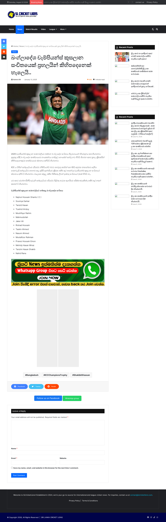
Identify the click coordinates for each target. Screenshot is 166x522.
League (52, 29)
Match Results (31, 29)
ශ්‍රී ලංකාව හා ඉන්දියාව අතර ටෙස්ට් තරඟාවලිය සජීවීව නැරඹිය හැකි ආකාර (141, 56)
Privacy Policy (152, 2)
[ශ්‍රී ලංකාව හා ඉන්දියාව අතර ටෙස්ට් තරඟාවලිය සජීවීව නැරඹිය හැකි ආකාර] (122, 57)
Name (14, 448)
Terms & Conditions (90, 501)
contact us (140, 2)
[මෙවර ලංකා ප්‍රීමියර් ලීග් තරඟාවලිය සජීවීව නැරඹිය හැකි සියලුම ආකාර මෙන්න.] (122, 97)
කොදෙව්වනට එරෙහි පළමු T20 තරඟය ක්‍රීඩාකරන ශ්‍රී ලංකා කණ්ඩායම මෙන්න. (141, 144)
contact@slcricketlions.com (141, 495)
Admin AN (17, 79)
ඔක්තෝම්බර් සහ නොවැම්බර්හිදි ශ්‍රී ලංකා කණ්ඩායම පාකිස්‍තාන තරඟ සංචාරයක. (142, 70)
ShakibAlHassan (82, 375)
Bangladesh (32, 375)
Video (43, 29)
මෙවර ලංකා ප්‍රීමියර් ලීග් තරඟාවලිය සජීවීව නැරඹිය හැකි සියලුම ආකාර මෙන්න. (73, 2)
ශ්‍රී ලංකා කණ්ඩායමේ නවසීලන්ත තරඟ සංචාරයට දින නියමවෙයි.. (141, 186)
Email (14, 458)
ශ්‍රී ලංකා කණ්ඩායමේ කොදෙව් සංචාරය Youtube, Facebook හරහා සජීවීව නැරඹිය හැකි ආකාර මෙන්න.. (142, 172)
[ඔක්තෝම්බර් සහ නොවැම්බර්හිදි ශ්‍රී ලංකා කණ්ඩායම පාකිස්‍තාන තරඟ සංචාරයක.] (122, 69)
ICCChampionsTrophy (56, 375)
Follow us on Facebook (48, 398)
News (20, 29)
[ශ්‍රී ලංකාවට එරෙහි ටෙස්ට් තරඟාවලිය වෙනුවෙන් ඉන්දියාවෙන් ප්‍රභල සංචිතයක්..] (122, 84)
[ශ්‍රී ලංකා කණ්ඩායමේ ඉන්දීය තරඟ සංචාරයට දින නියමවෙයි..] (122, 199)
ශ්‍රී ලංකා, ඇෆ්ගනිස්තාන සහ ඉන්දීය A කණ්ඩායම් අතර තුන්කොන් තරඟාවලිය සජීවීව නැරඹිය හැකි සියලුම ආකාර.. (142, 157)
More (62, 29)
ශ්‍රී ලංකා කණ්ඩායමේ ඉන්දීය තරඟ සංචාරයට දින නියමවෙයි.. (141, 199)
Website (63, 458)
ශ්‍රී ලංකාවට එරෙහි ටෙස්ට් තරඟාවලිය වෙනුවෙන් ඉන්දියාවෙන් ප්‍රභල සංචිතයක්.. (142, 84)
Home (11, 29)
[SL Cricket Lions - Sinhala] (22, 15)
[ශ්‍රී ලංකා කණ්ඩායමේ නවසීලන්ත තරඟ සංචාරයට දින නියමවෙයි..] (122, 187)
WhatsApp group (72, 398)
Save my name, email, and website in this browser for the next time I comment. (46, 468)
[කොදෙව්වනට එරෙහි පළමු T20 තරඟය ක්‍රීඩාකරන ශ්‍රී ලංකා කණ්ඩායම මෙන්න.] (122, 144)
